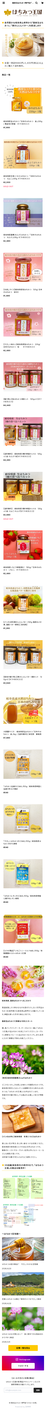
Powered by (20, 1407)
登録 (38, 1390)
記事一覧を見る (23, 1348)
